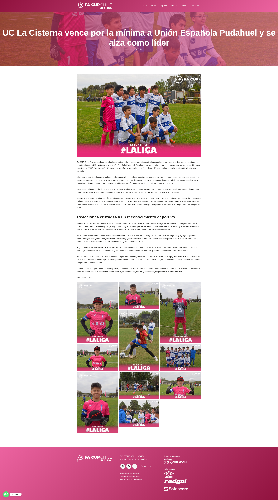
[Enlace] (94, 6)
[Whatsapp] (6, 494)
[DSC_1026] (180, 358)
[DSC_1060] (97, 403)
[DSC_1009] (139, 386)
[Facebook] (128, 466)
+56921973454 (137, 456)
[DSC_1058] (180, 313)
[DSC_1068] (97, 358)
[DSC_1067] (97, 313)
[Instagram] (122, 466)
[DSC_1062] (139, 296)
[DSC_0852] (139, 341)
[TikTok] (134, 466)
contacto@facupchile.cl (138, 459)
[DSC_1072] (180, 386)
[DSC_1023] (139, 414)
